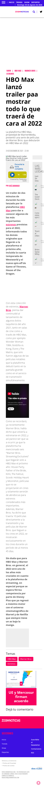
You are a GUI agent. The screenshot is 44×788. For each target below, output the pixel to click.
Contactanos (36, 749)
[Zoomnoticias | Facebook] (34, 720)
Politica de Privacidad (9, 763)
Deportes (35, 2)
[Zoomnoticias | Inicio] (41, 732)
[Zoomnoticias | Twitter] (41, 12)
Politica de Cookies (8, 765)
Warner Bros (26, 659)
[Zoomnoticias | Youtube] (39, 724)
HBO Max (12, 659)
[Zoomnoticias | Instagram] (34, 724)
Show (26, 2)
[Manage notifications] (38, 783)
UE (21, 684)
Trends (19, 2)
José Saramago (14, 185)
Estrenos (11, 664)
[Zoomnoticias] (11, 722)
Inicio (11, 2)
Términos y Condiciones (9, 761)
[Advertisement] (22, 45)
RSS (32, 753)
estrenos (11, 224)
